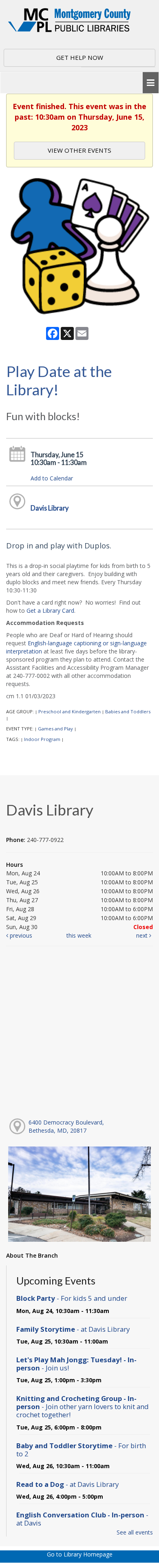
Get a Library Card (50, 610)
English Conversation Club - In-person (82, 1519)
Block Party (71, 1298)
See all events (135, 1532)
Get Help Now (79, 57)
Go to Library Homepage (80, 1554)
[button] (151, 83)
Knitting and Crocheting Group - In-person (82, 1406)
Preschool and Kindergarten (69, 711)
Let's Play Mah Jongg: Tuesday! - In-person (76, 1363)
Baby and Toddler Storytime (81, 1449)
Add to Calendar (52, 478)
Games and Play (55, 729)
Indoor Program (42, 739)
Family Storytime (73, 1329)
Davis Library (49, 508)
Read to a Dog (67, 1484)
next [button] (142, 935)
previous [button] (20, 935)
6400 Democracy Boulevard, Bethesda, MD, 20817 (66, 1126)
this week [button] (78, 935)
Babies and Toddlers (127, 711)
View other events (79, 150)
